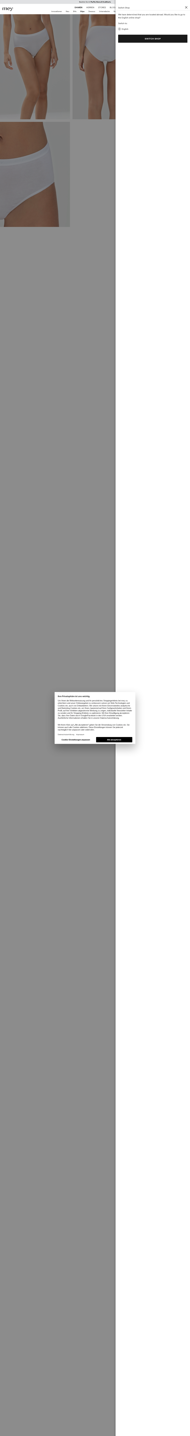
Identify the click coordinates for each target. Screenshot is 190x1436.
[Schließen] (186, 7)
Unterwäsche (104, 11)
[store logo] (8, 9)
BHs (74, 11)
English (125, 29)
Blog (112, 7)
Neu (67, 11)
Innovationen (56, 11)
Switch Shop (153, 38)
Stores (102, 7)
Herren (90, 7)
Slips (82, 11)
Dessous (91, 11)
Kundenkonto (109, 2)
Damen (78, 7)
